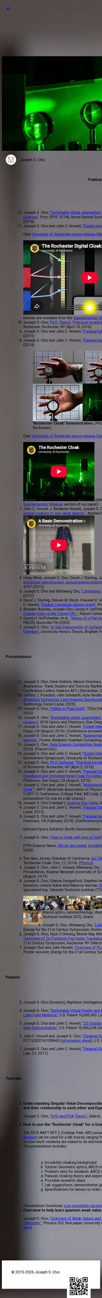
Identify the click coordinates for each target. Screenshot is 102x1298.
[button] (8, 10)
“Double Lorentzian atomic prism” (68, 604)
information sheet (76, 1040)
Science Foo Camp (82, 803)
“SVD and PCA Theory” (68, 1116)
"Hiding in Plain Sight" (67, 708)
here (27, 1227)
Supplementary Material (43, 504)
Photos (86, 863)
